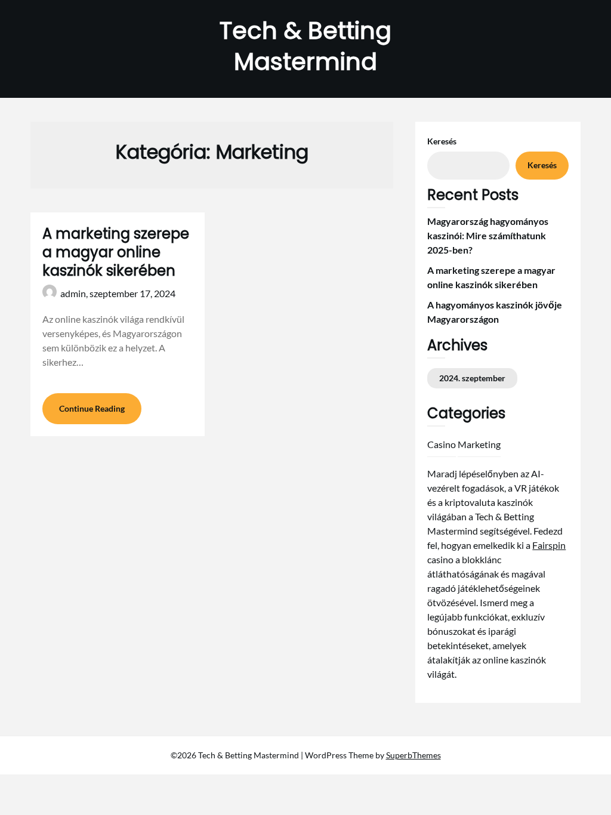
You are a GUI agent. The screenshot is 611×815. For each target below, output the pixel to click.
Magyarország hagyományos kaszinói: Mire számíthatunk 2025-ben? (487, 235)
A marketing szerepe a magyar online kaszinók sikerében (115, 252)
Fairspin (549, 545)
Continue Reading (92, 408)
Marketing (479, 444)
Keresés (441, 141)
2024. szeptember (472, 378)
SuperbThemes (413, 755)
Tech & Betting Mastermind (305, 46)
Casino (441, 444)
